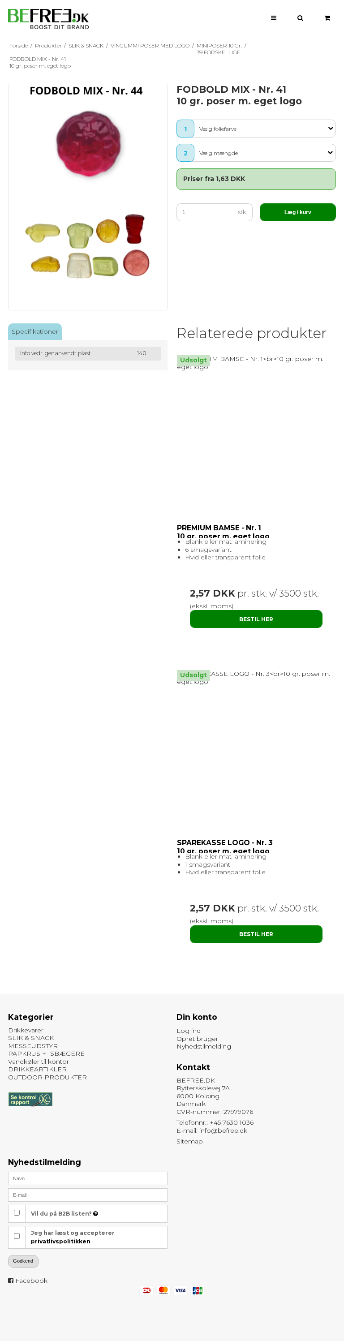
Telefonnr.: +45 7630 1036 (215, 1122)
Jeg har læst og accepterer (73, 1236)
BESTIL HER (256, 619)
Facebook (31, 1281)
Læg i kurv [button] (297, 212)
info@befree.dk (223, 1130)
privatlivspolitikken (60, 1241)
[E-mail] (88, 1195)
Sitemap (189, 1141)
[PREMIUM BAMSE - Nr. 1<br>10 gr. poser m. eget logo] (256, 363)
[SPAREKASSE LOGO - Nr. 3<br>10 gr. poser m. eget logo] (256, 678)
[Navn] (88, 1178)
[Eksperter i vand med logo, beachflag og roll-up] (48, 19)
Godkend (23, 1261)
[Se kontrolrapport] (30, 1111)
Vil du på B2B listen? (62, 1213)
